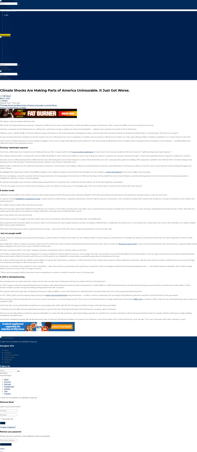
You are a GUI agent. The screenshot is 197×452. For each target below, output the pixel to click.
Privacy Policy (9, 357)
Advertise (7, 352)
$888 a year (138, 299)
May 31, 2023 (5, 98)
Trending (7, 31)
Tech (6, 24)
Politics (6, 17)
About (6, 350)
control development (114, 172)
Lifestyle (7, 26)
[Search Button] (18, 4)
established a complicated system (27, 199)
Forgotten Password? (8, 427)
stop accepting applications (82, 152)
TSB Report (6, 96)
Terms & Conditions (11, 355)
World (6, 14)
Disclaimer (8, 359)
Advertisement (5, 35)
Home (6, 12)
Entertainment (9, 29)
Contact (7, 362)
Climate (4, 100)
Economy (7, 22)
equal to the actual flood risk (56, 295)
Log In (2, 448)
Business (7, 19)
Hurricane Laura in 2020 (128, 244)
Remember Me (7, 419)
